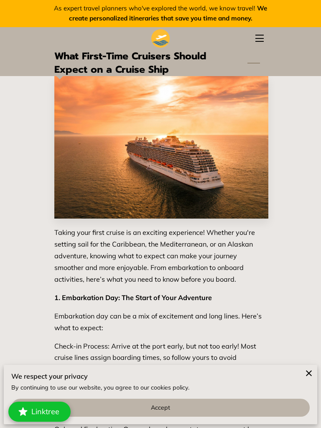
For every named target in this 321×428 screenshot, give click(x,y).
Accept (161, 407)
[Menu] (259, 38)
